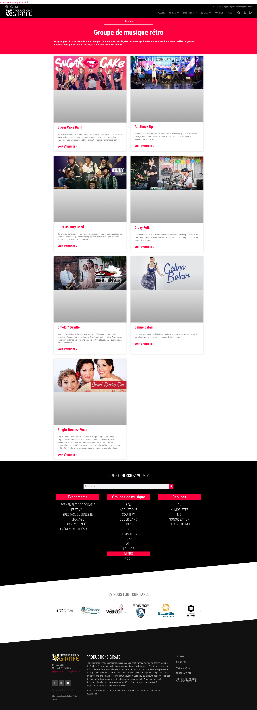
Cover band (128, 519)
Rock (128, 558)
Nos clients (183, 667)
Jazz (128, 539)
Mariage (77, 519)
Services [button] (205, 12)
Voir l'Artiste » (67, 146)
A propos (181, 662)
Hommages (128, 534)
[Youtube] (16, 6)
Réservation (183, 673)
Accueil (161, 12)
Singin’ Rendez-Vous (72, 430)
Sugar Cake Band (70, 127)
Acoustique (128, 510)
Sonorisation (179, 519)
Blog (230, 12)
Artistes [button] (173, 12)
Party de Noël (77, 524)
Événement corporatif (77, 505)
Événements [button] (188, 12)
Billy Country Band (71, 227)
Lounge (128, 549)
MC (179, 514)
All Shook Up (144, 127)
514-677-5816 (215, 7)
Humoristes (179, 510)
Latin (128, 544)
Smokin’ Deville (69, 327)
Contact (219, 12)
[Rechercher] (171, 486)
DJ (128, 529)
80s (128, 505)
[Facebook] (6, 6)
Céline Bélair (144, 327)
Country (128, 514)
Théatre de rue (179, 524)
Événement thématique (77, 529)
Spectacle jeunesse (78, 514)
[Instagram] (11, 6)
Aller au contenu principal (13, 2)
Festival (77, 510)
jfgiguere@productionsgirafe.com (238, 7)
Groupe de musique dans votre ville (187, 680)
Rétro (128, 554)
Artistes (128, 21)
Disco (128, 524)
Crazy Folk (142, 228)
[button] (239, 13)
